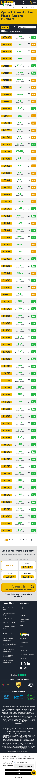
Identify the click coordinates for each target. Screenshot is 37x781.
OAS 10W (7, 194)
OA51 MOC (7, 101)
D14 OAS (7, 459)
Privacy (22, 646)
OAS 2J (7, 123)
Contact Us (23, 658)
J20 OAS (6, 173)
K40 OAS (6, 251)
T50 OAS (6, 280)
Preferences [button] (10, 765)
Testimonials (24, 642)
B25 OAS (6, 330)
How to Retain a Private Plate (8, 661)
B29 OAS (6, 359)
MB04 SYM (7, 58)
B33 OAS (6, 158)
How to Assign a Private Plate (8, 655)
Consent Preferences (22, 751)
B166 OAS (6, 294)
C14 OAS (7, 366)
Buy (33, 37)
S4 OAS (7, 166)
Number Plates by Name (8, 608)
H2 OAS (7, 244)
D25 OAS (6, 530)
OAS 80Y (6, 130)
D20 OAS (6, 502)
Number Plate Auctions (24, 620)
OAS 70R (6, 144)
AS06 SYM (7, 51)
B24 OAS (6, 323)
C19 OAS (7, 387)
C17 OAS (7, 380)
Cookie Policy (24, 650)
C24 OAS (6, 402)
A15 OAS (7, 209)
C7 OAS (7, 230)
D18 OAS (7, 487)
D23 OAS (6, 516)
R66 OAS (6, 266)
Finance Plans (24, 612)
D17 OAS (7, 480)
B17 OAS (7, 309)
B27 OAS (6, 344)
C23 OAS (6, 394)
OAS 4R (7, 201)
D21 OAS (7, 509)
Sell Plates (23, 616)
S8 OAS (7, 273)
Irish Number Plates (9, 619)
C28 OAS (6, 430)
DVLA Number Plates (9, 623)
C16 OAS (7, 373)
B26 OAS (6, 337)
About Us (23, 638)
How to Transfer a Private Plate (8, 650)
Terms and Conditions (27, 654)
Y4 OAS (7, 116)
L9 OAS (7, 259)
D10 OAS (7, 445)
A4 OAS (7, 223)
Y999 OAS (7, 108)
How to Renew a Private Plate (8, 639)
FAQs (21, 608)
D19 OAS (7, 495)
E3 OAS (7, 237)
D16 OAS (7, 473)
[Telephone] (23, 2)
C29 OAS (6, 437)
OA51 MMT (7, 66)
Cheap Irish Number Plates (9, 627)
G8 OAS (7, 180)
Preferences (18, 777)
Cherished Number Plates (9, 614)
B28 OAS (6, 351)
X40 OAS (6, 287)
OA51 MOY (6, 73)
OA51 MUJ (7, 80)
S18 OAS (7, 187)
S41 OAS (7, 151)
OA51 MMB (7, 94)
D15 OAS (7, 466)
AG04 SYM (7, 37)
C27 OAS (6, 423)
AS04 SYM (7, 44)
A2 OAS (7, 216)
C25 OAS (6, 409)
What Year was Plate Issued (9, 644)
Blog (21, 625)
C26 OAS (6, 416)
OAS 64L (6, 137)
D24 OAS (6, 523)
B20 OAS (6, 316)
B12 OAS (7, 301)
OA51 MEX (7, 87)
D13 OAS (7, 452)
